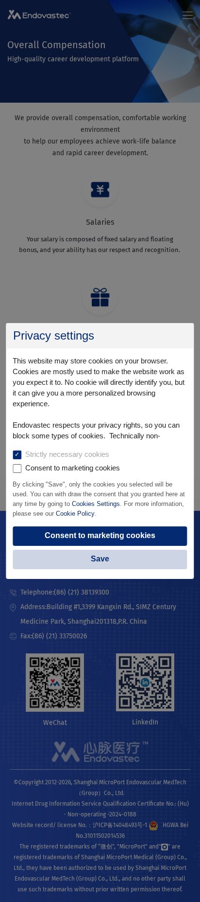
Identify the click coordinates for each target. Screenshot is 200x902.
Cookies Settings (96, 503)
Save (100, 559)
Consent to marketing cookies (100, 535)
